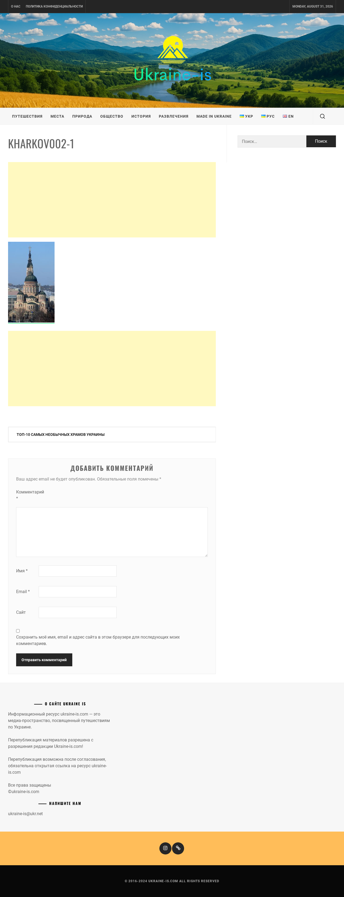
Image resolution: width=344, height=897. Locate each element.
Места (57, 116)
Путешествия (27, 116)
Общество (111, 116)
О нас (15, 6)
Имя (22, 570)
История (141, 116)
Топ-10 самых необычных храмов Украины (61, 434)
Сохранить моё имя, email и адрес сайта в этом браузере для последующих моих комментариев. (98, 640)
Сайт (21, 612)
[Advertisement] (112, 199)
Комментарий (27, 495)
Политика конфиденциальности (54, 6)
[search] (322, 116)
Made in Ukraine (214, 116)
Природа (82, 116)
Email (23, 591)
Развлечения (173, 116)
